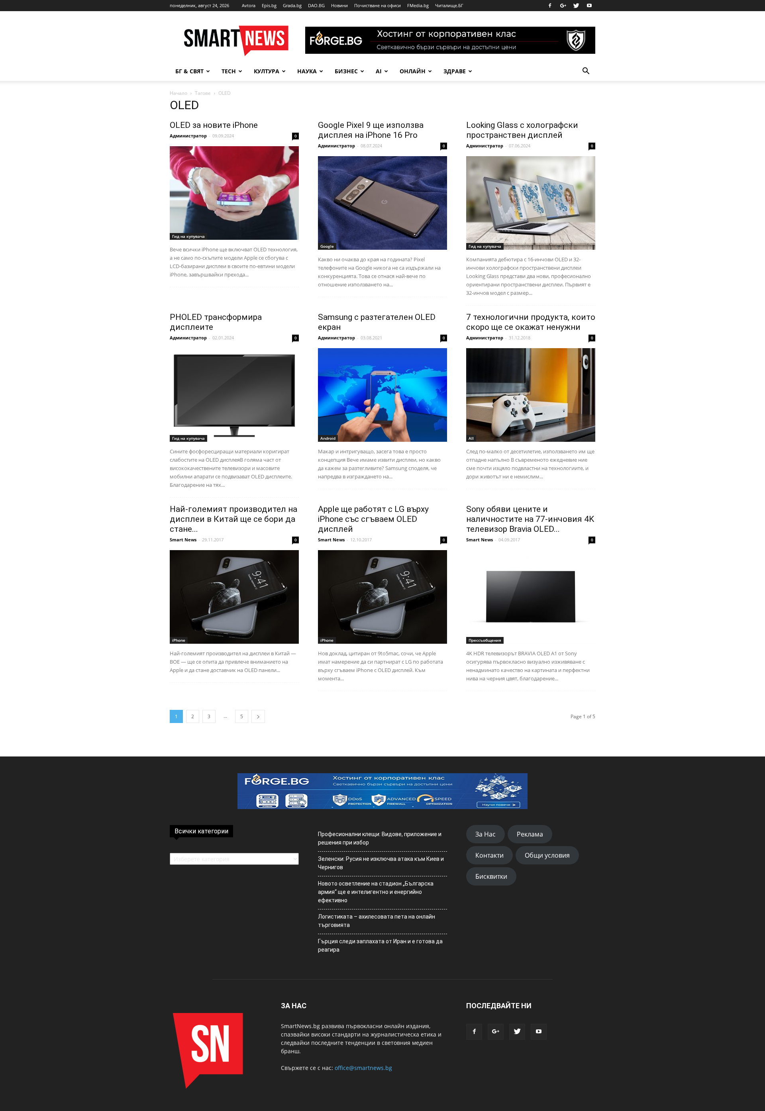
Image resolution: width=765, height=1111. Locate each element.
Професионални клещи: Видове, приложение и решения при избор (379, 838)
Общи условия (547, 855)
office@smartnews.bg (363, 1068)
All (471, 438)
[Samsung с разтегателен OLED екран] (382, 395)
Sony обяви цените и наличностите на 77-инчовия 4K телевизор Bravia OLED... (530, 519)
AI (379, 71)
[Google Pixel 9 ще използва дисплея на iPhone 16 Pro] (382, 203)
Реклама (530, 834)
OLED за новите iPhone (214, 125)
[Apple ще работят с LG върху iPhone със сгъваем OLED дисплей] (382, 597)
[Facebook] (550, 5)
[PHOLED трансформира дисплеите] (234, 395)
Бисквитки (491, 876)
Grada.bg (292, 5)
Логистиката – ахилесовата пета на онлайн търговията (376, 920)
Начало (178, 93)
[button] (585, 71)
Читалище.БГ (449, 5)
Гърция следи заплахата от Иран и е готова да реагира (380, 945)
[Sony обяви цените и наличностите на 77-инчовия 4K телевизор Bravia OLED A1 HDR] (530, 597)
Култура (266, 71)
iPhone (178, 640)
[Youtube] (589, 5)
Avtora (248, 5)
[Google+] (563, 5)
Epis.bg (269, 5)
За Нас (485, 834)
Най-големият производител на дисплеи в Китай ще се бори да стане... (233, 519)
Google (327, 246)
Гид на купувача (188, 236)
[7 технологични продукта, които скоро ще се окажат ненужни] (530, 395)
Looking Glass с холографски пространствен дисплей (522, 130)
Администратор (188, 136)
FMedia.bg (418, 5)
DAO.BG (316, 5)
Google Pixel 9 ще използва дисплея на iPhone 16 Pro (371, 130)
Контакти (489, 855)
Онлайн (413, 71)
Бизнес (346, 71)
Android (327, 438)
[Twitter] (576, 5)
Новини (339, 5)
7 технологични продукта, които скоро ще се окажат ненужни (530, 322)
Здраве (454, 71)
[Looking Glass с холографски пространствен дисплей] (530, 203)
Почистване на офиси (377, 5)
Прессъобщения (485, 640)
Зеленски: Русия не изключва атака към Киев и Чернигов (381, 863)
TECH (229, 71)
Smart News (183, 540)
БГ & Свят (189, 71)
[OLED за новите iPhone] (234, 193)
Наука (307, 71)
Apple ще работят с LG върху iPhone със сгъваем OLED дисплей (373, 519)
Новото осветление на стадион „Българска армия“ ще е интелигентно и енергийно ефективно (376, 891)
